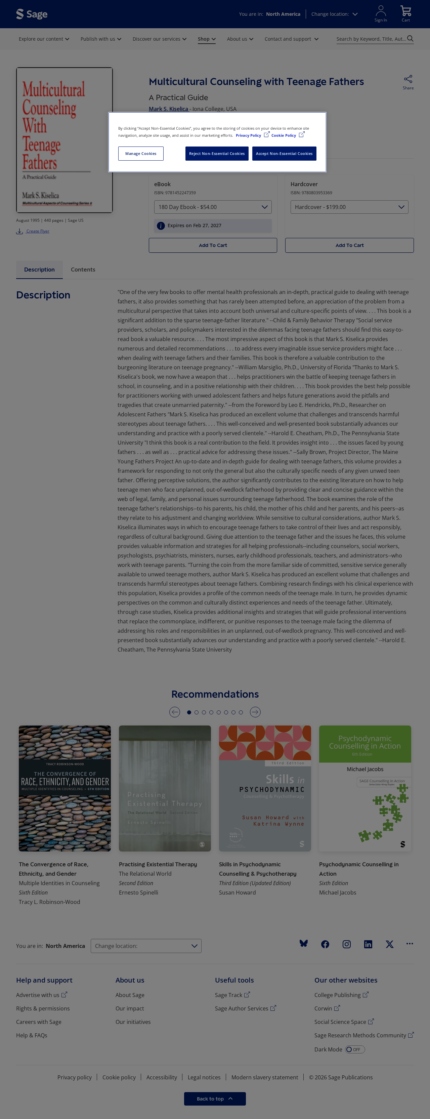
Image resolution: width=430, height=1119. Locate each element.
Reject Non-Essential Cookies (217, 153)
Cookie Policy (284, 135)
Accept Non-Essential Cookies (284, 153)
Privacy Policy (249, 135)
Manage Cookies (141, 153)
